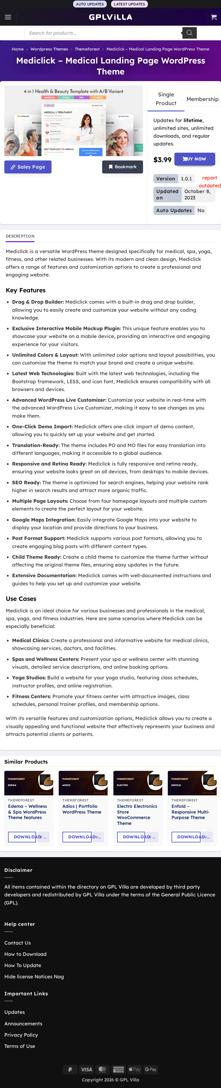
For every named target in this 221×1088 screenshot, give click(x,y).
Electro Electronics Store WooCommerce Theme (137, 814)
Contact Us (17, 943)
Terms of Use (19, 1046)
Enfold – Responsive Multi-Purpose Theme (190, 811)
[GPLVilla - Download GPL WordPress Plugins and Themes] (110, 17)
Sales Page (30, 167)
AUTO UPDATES (90, 4)
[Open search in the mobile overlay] (110, 33)
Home (18, 49)
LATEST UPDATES (129, 4)
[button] (8, 17)
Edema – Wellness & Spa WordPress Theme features (27, 811)
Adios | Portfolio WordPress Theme (81, 809)
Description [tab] (20, 235)
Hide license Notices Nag (34, 976)
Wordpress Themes (49, 49)
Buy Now (194, 159)
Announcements (23, 1023)
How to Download (25, 954)
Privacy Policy (21, 1035)
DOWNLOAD (25, 837)
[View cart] (214, 17)
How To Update (22, 965)
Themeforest (87, 49)
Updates (14, 1012)
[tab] (166, 99)
